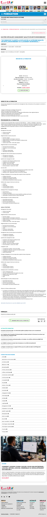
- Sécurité (3, 418)
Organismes (19, 503)
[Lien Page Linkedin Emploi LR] (4, 496)
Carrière (3, 505)
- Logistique (4, 403)
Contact (42, 509)
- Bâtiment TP (4, 364)
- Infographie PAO (5, 393)
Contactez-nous (24, 90)
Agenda (31, 503)
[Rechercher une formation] (45, 22)
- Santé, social (4, 416)
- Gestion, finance (5, 385)
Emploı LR (43, 500)
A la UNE (18, 509)
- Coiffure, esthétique (6, 372)
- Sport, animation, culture (7, 421)
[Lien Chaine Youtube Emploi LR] (9, 496)
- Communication (5, 377)
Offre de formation (21, 502)
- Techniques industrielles (7, 424)
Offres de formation (14, 29)
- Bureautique (4, 367)
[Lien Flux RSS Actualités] (1, 496)
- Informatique (4, 395)
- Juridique (3, 398)
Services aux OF (20, 506)
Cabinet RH (3, 506)
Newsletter (42, 506)
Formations (5, 29)
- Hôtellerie (4, 387)
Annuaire (32, 506)
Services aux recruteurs (7, 508)
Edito (31, 505)
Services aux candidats (6, 503)
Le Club (41, 503)
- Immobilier (4, 390)
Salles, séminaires (21, 508)
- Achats (3, 356)
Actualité (33, 500)
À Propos (42, 502)
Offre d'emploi (4, 502)
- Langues (3, 400)
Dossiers (19, 505)
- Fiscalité (3, 382)
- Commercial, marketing (7, 374)
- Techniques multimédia (7, 426)
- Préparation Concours (6, 408)
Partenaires (42, 505)
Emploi (3, 500)
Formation (20, 500)
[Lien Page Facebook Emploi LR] (6, 496)
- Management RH (5, 405)
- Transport (4, 431)
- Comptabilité (4, 380)
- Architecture (4, 362)
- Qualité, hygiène (5, 411)
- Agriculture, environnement (8, 359)
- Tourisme (3, 429)
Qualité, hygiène (26, 87)
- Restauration (4, 413)
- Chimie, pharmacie (6, 369)
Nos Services (43, 508)
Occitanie (32, 508)
